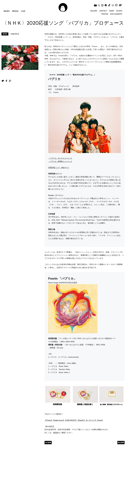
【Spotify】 (81, 420)
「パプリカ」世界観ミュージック (60, 161)
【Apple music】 (59, 420)
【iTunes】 (49, 420)
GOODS (119, 11)
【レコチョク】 (90, 420)
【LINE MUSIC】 (71, 420)
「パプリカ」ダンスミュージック (60, 158)
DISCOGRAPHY (116, 14)
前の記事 (121, 442)
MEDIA (15, 11)
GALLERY (93, 11)
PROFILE (105, 14)
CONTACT (103, 11)
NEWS (7, 11)
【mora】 (99, 420)
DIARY (111, 11)
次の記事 (48, 442)
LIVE (23, 11)
